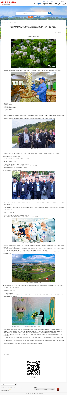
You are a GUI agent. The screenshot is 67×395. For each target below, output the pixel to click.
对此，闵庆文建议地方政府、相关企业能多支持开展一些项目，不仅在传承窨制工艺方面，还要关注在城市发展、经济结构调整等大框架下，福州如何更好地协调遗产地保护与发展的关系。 (33, 338)
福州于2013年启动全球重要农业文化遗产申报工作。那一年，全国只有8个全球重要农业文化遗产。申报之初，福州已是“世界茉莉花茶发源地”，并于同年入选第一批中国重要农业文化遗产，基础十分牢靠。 (33, 246)
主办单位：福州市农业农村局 (28, 393)
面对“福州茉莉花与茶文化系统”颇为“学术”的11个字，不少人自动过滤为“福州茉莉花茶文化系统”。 (20, 165)
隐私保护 (9, 387)
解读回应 (45, 4)
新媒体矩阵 (35, 387)
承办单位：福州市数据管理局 (38, 393)
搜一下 (49, 13)
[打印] (61, 32)
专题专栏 (63, 4)
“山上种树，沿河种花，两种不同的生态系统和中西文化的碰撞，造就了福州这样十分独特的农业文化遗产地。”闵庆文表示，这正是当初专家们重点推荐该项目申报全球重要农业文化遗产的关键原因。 (33, 203)
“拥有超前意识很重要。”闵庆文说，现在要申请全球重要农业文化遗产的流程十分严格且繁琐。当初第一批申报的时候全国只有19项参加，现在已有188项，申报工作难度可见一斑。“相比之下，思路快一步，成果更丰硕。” (33, 286)
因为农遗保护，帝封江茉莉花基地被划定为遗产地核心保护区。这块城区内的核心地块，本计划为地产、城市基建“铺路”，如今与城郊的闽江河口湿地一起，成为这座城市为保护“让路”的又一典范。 (33, 252)
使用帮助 (6, 387)
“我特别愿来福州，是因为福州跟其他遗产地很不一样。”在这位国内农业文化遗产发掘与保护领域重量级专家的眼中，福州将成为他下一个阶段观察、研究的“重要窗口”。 (32, 329)
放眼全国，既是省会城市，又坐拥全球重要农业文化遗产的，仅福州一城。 (16, 215)
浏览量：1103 (14, 32)
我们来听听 (5, 103)
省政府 (47, 1)
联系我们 (2, 387)
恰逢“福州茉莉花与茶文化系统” (33, 36)
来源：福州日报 (6, 354)
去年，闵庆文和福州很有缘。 (8, 293)
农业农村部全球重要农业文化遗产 (9, 107)
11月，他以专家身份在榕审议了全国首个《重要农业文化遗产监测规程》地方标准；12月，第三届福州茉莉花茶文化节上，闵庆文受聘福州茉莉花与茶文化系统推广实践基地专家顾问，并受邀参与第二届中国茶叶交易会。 (33, 295)
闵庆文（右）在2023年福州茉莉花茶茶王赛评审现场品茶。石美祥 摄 (33, 242)
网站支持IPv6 (63, 1)
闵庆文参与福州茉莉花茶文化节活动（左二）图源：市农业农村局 (33, 199)
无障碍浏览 (36, 16)
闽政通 (38, 389)
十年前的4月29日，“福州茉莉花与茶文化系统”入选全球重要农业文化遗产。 (16, 164)
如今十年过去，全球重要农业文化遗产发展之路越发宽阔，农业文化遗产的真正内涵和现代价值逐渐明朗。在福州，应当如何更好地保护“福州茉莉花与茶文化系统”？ (32, 70)
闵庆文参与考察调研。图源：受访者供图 (33, 148)
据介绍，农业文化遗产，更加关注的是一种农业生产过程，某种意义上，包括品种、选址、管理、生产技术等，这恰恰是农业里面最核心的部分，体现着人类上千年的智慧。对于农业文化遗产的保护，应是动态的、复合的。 (33, 156)
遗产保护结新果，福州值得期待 (9, 290)
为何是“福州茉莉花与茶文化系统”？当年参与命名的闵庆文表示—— (15, 167)
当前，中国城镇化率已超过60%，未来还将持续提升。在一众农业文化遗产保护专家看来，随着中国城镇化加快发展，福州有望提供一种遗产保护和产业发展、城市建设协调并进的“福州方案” (33, 341)
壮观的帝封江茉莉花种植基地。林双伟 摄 (33, 282)
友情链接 (3, 384)
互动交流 (57, 4)
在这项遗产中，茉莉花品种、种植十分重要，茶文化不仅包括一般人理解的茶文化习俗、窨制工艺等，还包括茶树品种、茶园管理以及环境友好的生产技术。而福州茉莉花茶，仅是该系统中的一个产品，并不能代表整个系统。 (33, 170)
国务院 (44, 1)
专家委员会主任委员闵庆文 (8, 109)
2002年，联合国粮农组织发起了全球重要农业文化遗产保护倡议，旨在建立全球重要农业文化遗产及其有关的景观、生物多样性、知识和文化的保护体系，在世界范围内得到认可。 (33, 116)
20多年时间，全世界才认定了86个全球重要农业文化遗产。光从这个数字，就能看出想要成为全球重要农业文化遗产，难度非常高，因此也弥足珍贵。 (29, 118)
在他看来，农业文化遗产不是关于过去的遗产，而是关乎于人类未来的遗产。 (16, 158)
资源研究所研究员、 (7, 106)
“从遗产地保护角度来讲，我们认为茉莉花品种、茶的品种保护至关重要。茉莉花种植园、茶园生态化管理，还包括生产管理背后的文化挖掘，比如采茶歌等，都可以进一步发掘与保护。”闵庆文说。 (33, 208)
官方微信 (45, 389)
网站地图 (13, 387)
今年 (33, 34)
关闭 (34, 377)
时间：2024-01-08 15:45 (7, 32)
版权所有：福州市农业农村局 (5, 390)
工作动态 (14, 22)
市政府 (51, 1)
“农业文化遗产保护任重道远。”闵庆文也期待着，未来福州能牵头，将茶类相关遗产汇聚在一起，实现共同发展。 (23, 343)
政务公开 (39, 4)
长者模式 (30, 16)
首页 (34, 4)
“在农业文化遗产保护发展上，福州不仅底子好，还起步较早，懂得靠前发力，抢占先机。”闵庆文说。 (21, 216)
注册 (59, 1)
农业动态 (18, 22)
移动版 (54, 1)
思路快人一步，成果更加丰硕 (8, 212)
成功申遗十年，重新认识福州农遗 (9, 161)
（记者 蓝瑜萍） (6, 345)
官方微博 (52, 389)
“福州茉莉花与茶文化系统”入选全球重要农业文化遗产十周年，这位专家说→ (33, 27)
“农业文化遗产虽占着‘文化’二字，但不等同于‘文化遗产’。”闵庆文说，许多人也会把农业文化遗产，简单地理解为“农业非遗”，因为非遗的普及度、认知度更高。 (31, 153)
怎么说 (4, 110)
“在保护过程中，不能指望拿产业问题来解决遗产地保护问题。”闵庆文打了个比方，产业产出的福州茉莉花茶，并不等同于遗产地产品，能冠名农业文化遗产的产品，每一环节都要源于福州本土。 (33, 335)
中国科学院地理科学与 (7, 104)
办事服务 (51, 4)
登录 (57, 1)
